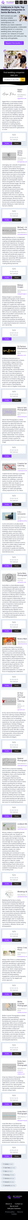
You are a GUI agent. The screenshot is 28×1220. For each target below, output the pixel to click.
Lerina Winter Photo (20, 153)
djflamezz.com (21, 355)
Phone (16, 143)
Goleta (8, 1164)
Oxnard (9, 1182)
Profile (7, 143)
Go (23, 79)
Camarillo (9, 1185)
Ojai (8, 1171)
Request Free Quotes (13, 43)
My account (14, 1206)
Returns (20, 1212)
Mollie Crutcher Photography (22, 1003)
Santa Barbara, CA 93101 (20, 706)
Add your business (14, 1208)
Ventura (9, 1178)
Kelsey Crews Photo (22, 948)
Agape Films (19, 90)
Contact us (19, 1204)
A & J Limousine (21, 513)
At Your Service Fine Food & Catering (21, 697)
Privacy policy (9, 1212)
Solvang (9, 1175)
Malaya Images (20, 286)
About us (9, 1204)
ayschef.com (21, 710)
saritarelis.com (21, 582)
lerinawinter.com (22, 162)
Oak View (9, 1168)
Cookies (14, 1214)
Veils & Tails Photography (22, 409)
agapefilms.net (21, 98)
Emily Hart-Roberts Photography (22, 1063)
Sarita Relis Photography (22, 574)
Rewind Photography (22, 759)
